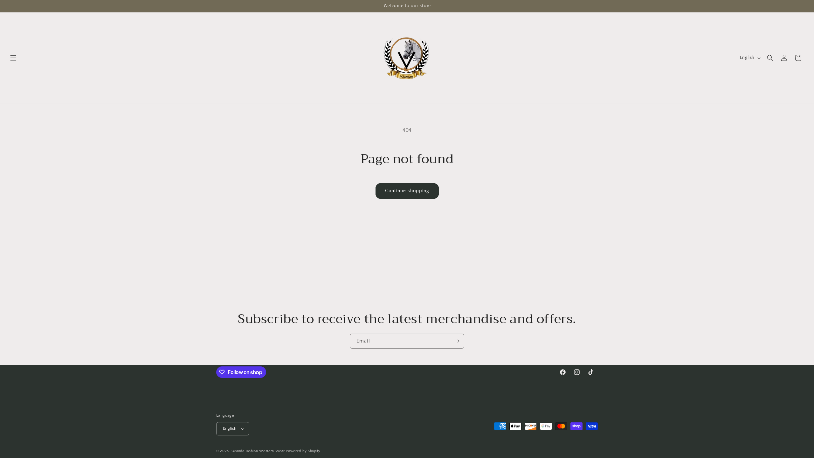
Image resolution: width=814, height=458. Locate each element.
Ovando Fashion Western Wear (258, 451)
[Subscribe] (457, 341)
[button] (13, 58)
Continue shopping (407, 190)
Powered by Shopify (303, 451)
